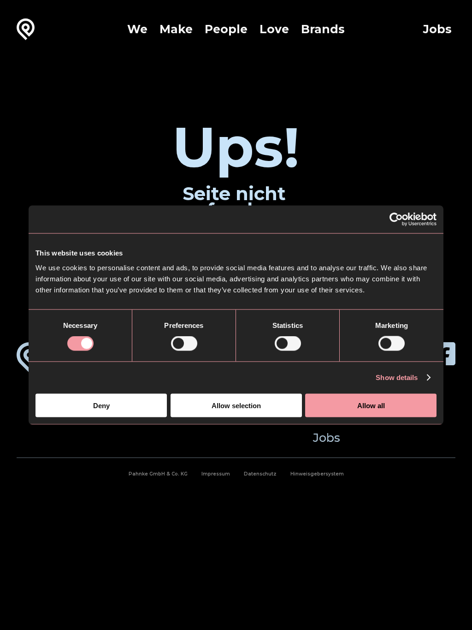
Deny (101, 405)
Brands (323, 29)
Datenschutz (260, 474)
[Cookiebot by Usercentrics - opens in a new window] (396, 219)
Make (176, 29)
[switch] (184, 343)
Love (274, 29)
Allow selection (236, 405)
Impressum (215, 474)
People (226, 29)
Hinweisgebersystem (317, 474)
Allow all (371, 405)
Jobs (437, 29)
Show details (397, 377)
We (137, 29)
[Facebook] (443, 353)
